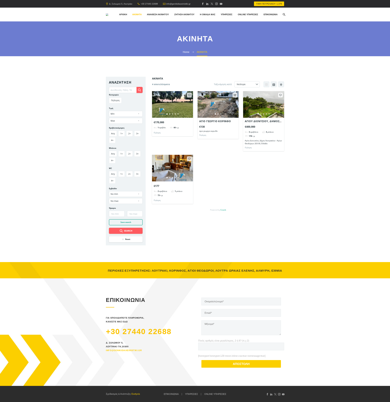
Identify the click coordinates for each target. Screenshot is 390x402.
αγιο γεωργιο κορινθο (215, 121)
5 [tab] (178, 114)
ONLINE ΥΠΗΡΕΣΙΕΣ (248, 14)
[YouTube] (221, 4)
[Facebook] (202, 4)
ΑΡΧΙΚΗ (123, 14)
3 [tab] (172, 114)
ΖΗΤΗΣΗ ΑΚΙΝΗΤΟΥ (184, 14)
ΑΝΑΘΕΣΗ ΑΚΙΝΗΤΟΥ (158, 14)
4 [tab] (175, 114)
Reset (127, 239)
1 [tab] (167, 114)
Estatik (223, 210)
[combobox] (126, 114)
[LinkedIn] (207, 4)
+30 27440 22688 (149, 4)
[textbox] (125, 114)
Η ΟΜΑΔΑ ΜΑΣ (207, 14)
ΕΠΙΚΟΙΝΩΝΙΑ (271, 14)
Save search (126, 222)
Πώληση (157, 132)
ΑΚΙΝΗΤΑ (137, 14)
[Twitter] (212, 4)
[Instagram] (216, 4)
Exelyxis (135, 394)
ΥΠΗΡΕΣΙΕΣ (226, 14)
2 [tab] (169, 114)
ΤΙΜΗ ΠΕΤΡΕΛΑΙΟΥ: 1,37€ (269, 4)
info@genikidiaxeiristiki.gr (178, 4)
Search (128, 230)
